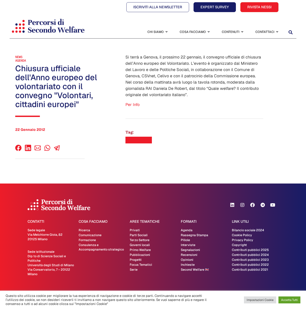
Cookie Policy (242, 235)
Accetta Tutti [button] (289, 300)
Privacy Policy (242, 240)
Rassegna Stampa (194, 235)
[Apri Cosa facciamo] (208, 32)
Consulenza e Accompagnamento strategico (101, 247)
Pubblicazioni (140, 255)
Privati (135, 230)
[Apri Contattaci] (277, 32)
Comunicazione (90, 235)
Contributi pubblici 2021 (250, 270)
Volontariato (139, 140)
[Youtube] (272, 205)
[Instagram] (242, 205)
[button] (290, 32)
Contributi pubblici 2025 (250, 250)
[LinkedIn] (28, 150)
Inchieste (188, 265)
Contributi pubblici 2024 (250, 255)
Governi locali (140, 245)
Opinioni (187, 260)
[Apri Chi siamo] (166, 32)
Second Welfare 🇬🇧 (195, 270)
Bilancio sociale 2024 (248, 230)
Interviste (188, 245)
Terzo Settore (139, 240)
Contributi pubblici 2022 (250, 265)
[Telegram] (262, 205)
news (18, 57)
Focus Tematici (141, 265)
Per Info (132, 104)
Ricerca (84, 230)
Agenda (20, 60)
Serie (134, 270)
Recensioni (189, 255)
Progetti (136, 260)
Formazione (87, 240)
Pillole (185, 240)
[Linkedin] (232, 205)
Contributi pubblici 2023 (250, 260)
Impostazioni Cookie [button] (260, 300)
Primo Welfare (140, 250)
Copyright (239, 245)
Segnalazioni (190, 250)
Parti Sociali (139, 235)
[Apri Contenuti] (242, 32)
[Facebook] (18, 150)
